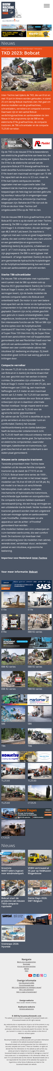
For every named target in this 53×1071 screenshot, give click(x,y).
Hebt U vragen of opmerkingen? (26, 992)
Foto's (26, 971)
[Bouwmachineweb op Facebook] (37, 975)
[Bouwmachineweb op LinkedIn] (34, 975)
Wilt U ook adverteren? (26, 990)
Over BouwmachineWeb (26, 983)
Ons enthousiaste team (26, 985)
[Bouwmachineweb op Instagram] (41, 975)
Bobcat (33, 571)
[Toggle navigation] (47, 6)
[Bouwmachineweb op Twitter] (44, 975)
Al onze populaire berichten (26, 966)
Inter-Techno (39, 557)
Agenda (26, 969)
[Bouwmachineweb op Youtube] (29, 975)
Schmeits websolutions (26, 1009)
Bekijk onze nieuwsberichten (26, 962)
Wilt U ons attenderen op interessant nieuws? (26, 987)
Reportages (26, 964)
